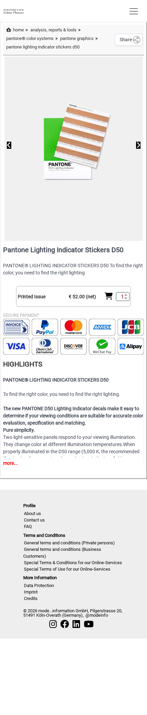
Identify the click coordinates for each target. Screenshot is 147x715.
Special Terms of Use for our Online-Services (67, 569)
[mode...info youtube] (88, 624)
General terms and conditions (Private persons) (69, 542)
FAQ (28, 526)
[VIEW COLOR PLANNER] (14, 11)
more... (10, 463)
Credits (31, 598)
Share (126, 39)
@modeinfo (96, 615)
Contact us (34, 520)
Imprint (31, 592)
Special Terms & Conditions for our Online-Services (73, 562)
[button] (132, 11)
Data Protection (39, 585)
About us (32, 513)
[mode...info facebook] (64, 624)
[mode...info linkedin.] (76, 624)
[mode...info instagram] (53, 624)
